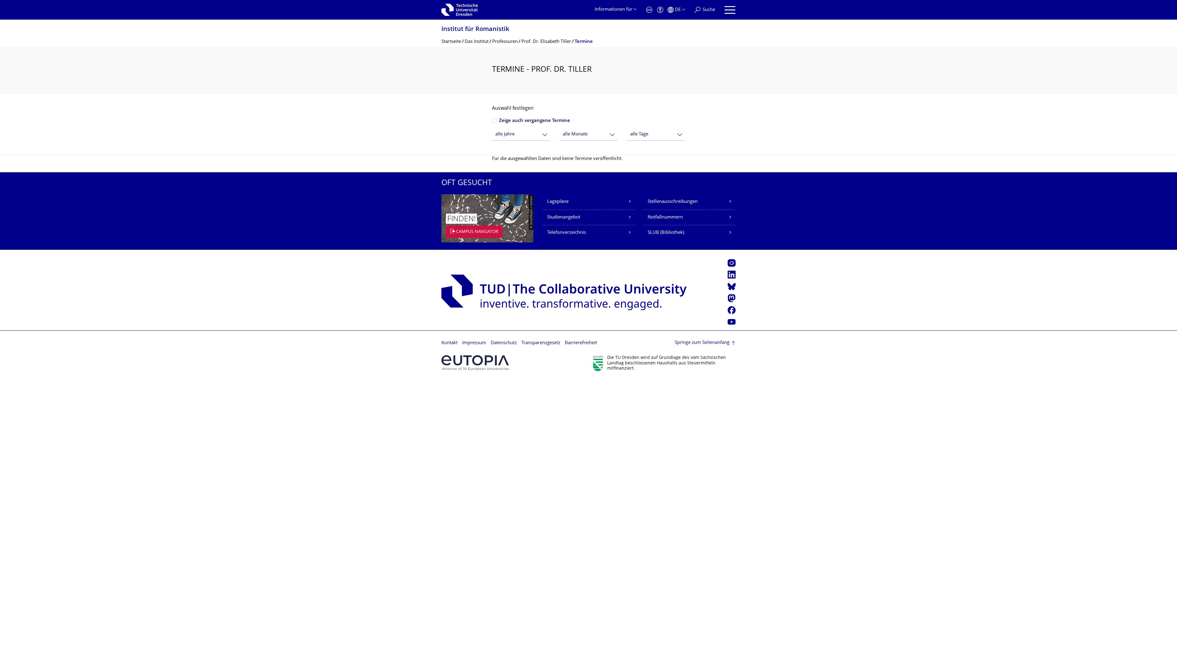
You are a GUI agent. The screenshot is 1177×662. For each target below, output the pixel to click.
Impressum (474, 343)
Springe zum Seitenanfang (702, 343)
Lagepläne (558, 202)
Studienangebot (563, 217)
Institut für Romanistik (475, 29)
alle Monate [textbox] (575, 134)
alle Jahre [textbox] (505, 134)
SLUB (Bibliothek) (666, 232)
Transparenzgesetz (540, 343)
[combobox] (521, 134)
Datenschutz (504, 343)
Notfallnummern (665, 217)
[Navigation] (730, 10)
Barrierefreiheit (581, 343)
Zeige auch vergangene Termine (534, 121)
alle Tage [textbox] (639, 134)
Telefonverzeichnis (566, 232)
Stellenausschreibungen (673, 202)
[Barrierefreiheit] (660, 10)
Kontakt (449, 343)
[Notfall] (649, 10)
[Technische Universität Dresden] (459, 10)
